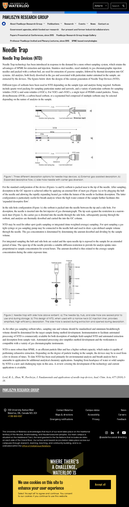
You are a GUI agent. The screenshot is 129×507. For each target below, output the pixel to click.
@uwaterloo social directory (112, 437)
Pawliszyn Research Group (21, 390)
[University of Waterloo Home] (16, 6)
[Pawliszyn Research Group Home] (4, 24)
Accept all (100, 484)
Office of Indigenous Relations (36, 446)
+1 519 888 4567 (15, 416)
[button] (100, 6)
